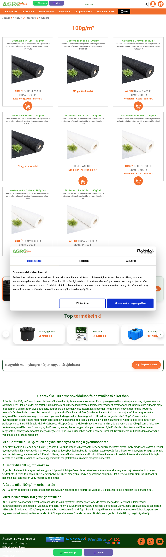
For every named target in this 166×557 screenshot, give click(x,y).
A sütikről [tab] (131, 260)
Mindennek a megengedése (130, 303)
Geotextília (44, 17)
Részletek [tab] (83, 260)
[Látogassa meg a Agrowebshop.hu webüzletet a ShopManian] (55, 539)
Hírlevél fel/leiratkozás (13, 547)
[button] (146, 365)
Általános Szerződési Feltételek (18, 539)
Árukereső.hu (76, 542)
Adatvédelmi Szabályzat (15, 543)
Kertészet (18, 17)
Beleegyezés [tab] (34, 260)
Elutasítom (82, 303)
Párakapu (98, 331)
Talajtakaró (30, 17)
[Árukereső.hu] (76, 539)
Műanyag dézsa (47, 331)
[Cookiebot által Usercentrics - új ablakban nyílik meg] (139, 251)
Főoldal (6, 17)
